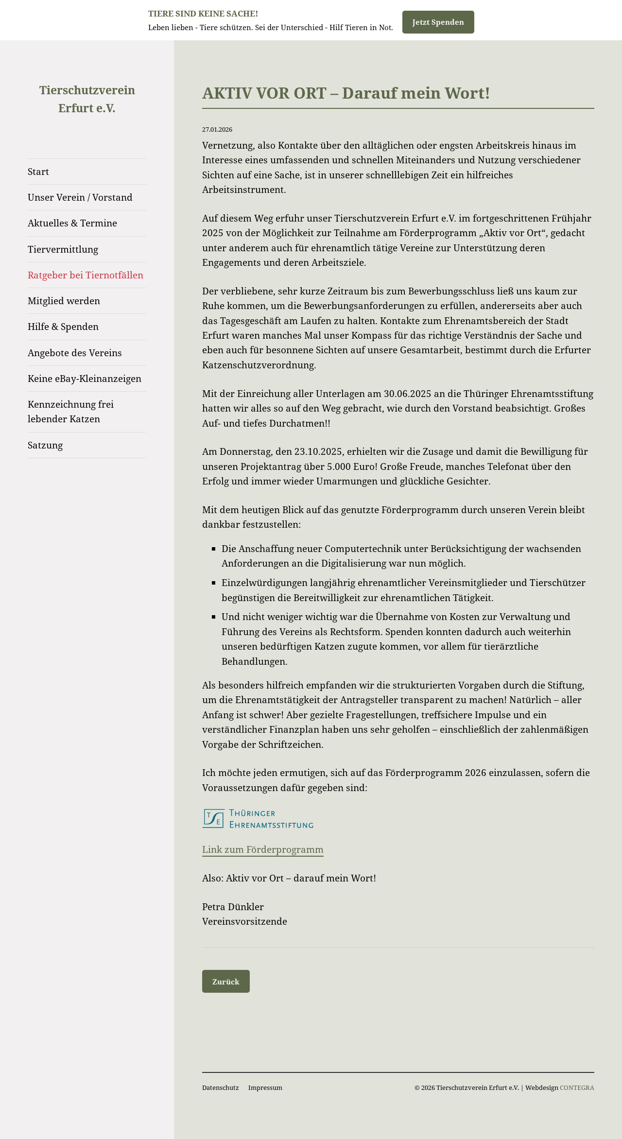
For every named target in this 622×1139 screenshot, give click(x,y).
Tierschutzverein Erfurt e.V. (87, 99)
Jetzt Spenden (438, 22)
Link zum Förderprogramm (263, 849)
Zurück (226, 981)
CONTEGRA (577, 1087)
